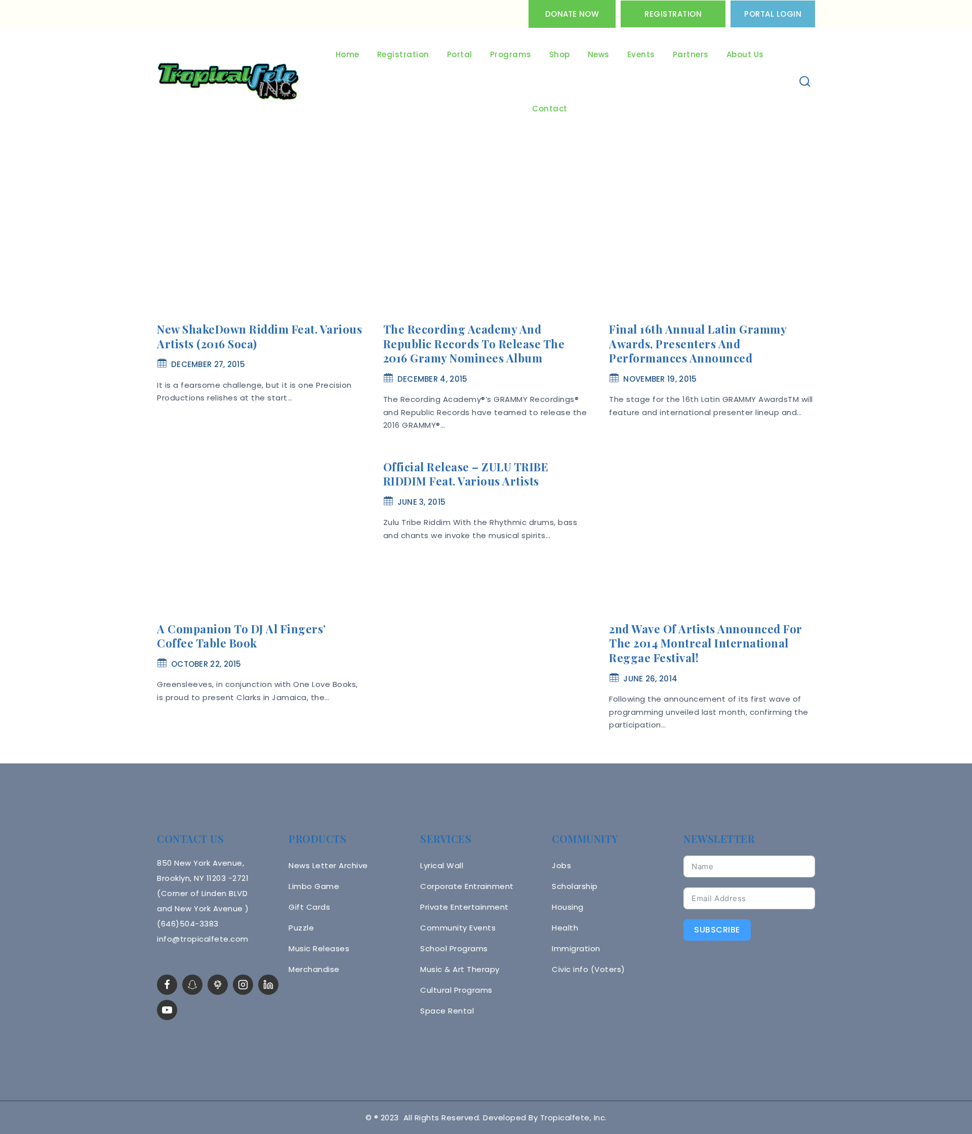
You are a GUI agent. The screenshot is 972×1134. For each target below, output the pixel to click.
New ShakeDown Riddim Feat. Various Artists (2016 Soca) (259, 336)
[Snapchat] (192, 985)
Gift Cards (309, 907)
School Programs (454, 948)
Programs (511, 54)
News (599, 54)
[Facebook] (167, 985)
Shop (559, 54)
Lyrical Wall (441, 865)
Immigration (576, 948)
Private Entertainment (464, 907)
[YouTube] (167, 1010)
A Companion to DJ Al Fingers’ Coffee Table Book (241, 636)
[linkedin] (268, 985)
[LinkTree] (218, 985)
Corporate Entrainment (467, 886)
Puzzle (301, 927)
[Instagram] (243, 985)
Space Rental (447, 1010)
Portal (459, 54)
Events (641, 54)
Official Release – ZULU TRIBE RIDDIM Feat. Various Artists (466, 474)
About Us (745, 54)
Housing (568, 907)
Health (565, 927)
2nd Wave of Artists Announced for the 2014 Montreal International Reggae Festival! (705, 643)
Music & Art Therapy (460, 969)
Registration (673, 14)
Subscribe (717, 930)
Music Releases (319, 948)
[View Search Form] (805, 81)
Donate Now (572, 14)
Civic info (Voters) (588, 969)
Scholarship (575, 886)
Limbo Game (314, 886)
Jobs (561, 865)
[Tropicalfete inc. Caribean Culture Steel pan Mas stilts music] (228, 82)
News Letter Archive (328, 865)
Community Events (458, 927)
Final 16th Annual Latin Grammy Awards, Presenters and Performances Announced (697, 343)
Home (347, 54)
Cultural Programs (456, 990)
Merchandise (314, 969)
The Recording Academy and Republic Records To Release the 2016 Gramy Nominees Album (474, 343)
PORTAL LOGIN (772, 14)
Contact (550, 108)
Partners (691, 54)
